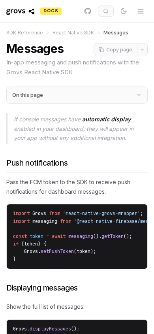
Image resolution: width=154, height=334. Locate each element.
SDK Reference (24, 33)
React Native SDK (73, 33)
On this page (27, 95)
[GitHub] (88, 11)
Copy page (119, 50)
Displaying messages (42, 287)
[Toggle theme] (123, 11)
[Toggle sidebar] (140, 11)
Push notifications (37, 163)
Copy (132, 216)
